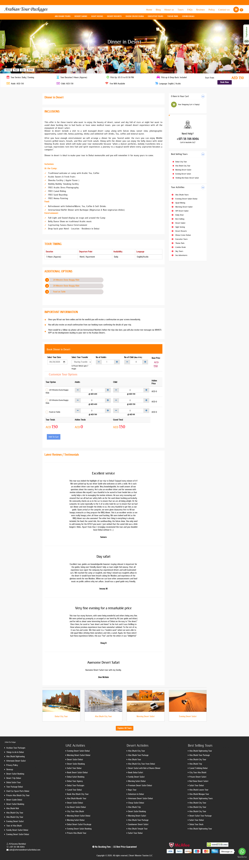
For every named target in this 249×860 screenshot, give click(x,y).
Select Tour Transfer (80, 357)
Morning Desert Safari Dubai (78, 755)
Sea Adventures (181, 255)
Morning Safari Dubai (75, 820)
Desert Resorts (114, 16)
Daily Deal (179, 215)
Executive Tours (155, 16)
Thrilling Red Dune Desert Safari (187, 178)
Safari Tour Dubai (74, 768)
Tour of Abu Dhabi (14, 826)
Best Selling (179, 219)
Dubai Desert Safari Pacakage (79, 824)
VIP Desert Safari (181, 211)
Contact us (224, 9)
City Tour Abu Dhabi (75, 811)
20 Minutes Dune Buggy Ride (66, 280)
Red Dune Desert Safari (198, 781)
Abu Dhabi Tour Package (138, 755)
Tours (181, 9)
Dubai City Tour (181, 162)
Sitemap (9, 769)
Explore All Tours (125, 728)
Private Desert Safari (197, 777)
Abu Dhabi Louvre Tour (198, 790)
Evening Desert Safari (183, 174)
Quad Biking (180, 203)
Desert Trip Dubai (13, 778)
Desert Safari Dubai (75, 759)
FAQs (190, 9)
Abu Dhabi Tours (62, 16)
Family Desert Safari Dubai (17, 830)
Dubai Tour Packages (75, 785)
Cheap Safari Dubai (136, 803)
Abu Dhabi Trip (134, 807)
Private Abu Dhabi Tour (76, 833)
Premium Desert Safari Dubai (140, 785)
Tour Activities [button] (177, 187)
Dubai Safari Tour (13, 782)
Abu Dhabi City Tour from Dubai (141, 764)
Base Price (156, 358)
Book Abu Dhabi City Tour (78, 794)
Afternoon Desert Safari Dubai (140, 798)
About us (169, 9)
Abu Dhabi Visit (12, 808)
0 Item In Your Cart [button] (180, 96)
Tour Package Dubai (14, 787)
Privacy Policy (12, 765)
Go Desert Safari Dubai (76, 807)
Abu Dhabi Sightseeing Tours (201, 798)
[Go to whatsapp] (242, 851)
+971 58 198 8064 (188, 139)
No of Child (133, 357)
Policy (212, 9)
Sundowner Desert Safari (138, 824)
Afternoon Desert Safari (16, 761)
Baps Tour (132, 790)
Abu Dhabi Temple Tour (138, 829)
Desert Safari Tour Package (200, 816)
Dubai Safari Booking (75, 777)
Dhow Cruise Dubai (135, 16)
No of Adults (101, 357)
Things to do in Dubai (15, 752)
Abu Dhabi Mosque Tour (199, 794)
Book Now (224, 82)
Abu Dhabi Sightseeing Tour (200, 751)
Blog (158, 9)
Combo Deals (188, 16)
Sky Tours (179, 251)
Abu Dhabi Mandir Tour (76, 798)
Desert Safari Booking (15, 774)
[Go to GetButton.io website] (242, 857)
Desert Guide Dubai (14, 800)
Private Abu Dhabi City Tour (18, 795)
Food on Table (59, 291)
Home (149, 9)
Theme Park (172, 16)
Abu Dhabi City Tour (182, 166)
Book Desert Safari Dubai (77, 772)
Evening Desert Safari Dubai (186, 199)
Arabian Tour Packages (15, 748)
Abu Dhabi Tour (134, 759)
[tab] (188, 96)
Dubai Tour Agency (75, 781)
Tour (16, 70)
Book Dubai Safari (135, 772)
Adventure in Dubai (136, 794)
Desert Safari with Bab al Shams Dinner (144, 768)
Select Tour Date (54, 357)
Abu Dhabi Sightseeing (15, 756)
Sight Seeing (97, 16)
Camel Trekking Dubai (198, 768)
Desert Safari (80, 16)
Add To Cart (54, 437)
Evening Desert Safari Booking (79, 829)
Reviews (201, 9)
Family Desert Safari (136, 777)
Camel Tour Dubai (74, 790)
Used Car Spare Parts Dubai (17, 791)
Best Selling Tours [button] (179, 154)
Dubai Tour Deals (196, 824)
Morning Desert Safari (183, 170)
